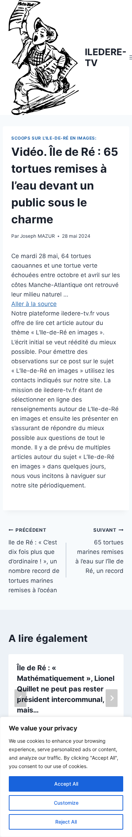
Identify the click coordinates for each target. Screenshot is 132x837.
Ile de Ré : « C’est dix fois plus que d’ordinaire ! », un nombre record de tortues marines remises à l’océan (33, 560)
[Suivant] (112, 698)
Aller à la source (34, 303)
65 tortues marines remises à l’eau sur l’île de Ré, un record (99, 550)
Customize (66, 803)
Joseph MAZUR (37, 236)
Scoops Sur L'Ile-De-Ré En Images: (54, 138)
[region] (66, 777)
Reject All (66, 822)
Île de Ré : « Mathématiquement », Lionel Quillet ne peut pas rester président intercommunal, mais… (65, 689)
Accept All (66, 784)
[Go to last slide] (20, 698)
